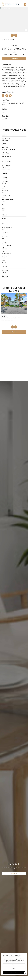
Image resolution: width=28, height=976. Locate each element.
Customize (14, 968)
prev (12, 35)
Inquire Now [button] (14, 58)
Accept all (14, 972)
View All (14, 331)
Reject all (14, 964)
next (15, 35)
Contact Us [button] (14, 873)
